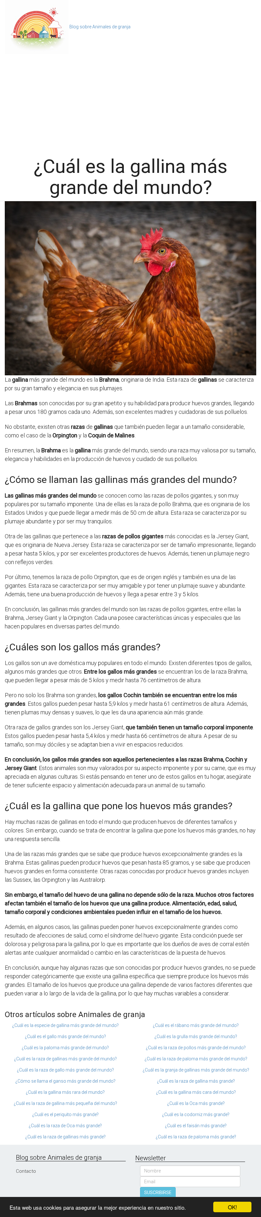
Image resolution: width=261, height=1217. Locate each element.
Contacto (26, 1171)
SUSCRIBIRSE (158, 1192)
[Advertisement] (130, 101)
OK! (232, 1207)
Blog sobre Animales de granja (99, 26)
